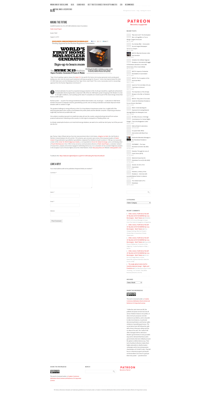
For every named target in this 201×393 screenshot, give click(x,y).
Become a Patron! (125, 370)
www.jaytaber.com (115, 148)
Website (52, 211)
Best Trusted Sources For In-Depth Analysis (102, 4)
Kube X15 (78, 77)
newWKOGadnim (55, 26)
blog (72, 4)
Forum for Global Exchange (99, 142)
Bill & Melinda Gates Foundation (78, 26)
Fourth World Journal (58, 144)
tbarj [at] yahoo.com (98, 148)
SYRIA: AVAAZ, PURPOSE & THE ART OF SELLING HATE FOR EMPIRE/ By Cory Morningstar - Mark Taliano (138, 216)
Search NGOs (81, 4)
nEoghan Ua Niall (103, 136)
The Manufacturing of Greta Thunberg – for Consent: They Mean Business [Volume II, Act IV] (139, 270)
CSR (121, 4)
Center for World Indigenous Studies (69, 142)
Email (52, 201)
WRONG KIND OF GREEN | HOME (59, 4)
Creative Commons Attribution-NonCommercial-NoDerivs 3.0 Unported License (138, 301)
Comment (53, 172)
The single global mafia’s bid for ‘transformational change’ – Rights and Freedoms (138, 266)
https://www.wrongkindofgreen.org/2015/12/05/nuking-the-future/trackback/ (82, 156)
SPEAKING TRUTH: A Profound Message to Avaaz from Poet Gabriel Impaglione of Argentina (139, 220)
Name (52, 192)
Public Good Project (56, 29)
